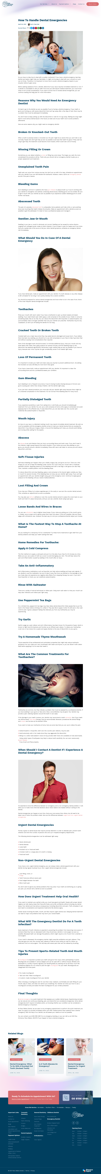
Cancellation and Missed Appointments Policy (14, 1131)
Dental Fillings (38, 1119)
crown (43, 155)
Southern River (50, 1107)
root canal (33, 719)
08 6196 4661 (80, 1098)
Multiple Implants (26, 1137)
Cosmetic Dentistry (24, 1113)
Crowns (23, 1123)
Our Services (43, 4)
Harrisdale (40, 1107)
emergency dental (75, 174)
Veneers (23, 1118)
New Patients (11, 1126)
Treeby (74, 1107)
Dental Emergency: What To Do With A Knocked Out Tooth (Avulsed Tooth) (21, 1066)
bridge (21, 875)
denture (31, 497)
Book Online (92, 4)
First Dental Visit (51, 1116)
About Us (54, 4)
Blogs (74, 4)
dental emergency (24, 999)
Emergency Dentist (53, 1119)
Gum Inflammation (52, 1125)
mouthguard (23, 960)
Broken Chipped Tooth (53, 1123)
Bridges (23, 1126)
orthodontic (29, 512)
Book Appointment (13, 1121)
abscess (22, 443)
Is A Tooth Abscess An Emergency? (48, 1065)
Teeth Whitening (25, 1121)
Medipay (10, 1148)
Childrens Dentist (53, 1112)
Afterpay (10, 1146)
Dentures (36, 1121)
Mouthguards (37, 1128)
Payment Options (64, 4)
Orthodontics (38, 1135)
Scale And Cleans (39, 1131)
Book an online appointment (20, 1099)
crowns (23, 721)
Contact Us (81, 4)
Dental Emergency (16, 1059)
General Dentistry (40, 1112)
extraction (68, 717)
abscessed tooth (37, 207)
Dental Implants (26, 1133)
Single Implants (25, 1139)
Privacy (33, 1170)
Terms (27, 1170)
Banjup (68, 1107)
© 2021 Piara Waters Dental (16, 1170)
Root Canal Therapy (39, 1116)
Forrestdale (60, 1107)
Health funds (11, 1139)
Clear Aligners (38, 1139)
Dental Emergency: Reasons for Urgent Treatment (76, 1066)
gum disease (51, 190)
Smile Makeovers (25, 1128)
